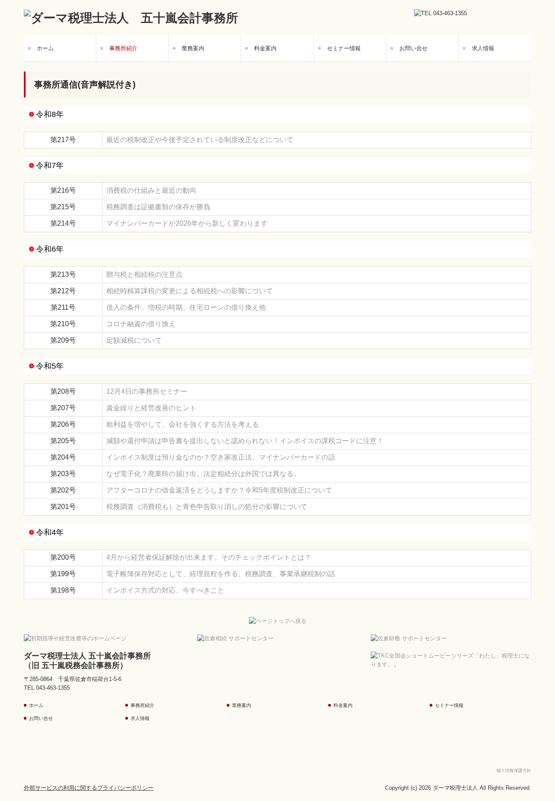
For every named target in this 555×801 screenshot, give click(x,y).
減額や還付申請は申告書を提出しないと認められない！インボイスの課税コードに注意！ (245, 440)
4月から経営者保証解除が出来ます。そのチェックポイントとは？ (208, 557)
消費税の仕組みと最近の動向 (151, 190)
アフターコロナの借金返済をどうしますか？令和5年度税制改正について (219, 490)
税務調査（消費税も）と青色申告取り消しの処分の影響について (206, 506)
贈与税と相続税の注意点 (144, 274)
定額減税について (134, 340)
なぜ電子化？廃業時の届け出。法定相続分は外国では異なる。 (203, 473)
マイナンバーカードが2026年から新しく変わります (187, 223)
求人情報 (483, 48)
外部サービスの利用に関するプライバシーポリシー (88, 788)
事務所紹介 (123, 48)
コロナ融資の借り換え (141, 324)
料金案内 (265, 48)
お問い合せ (413, 48)
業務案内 (193, 48)
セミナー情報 (344, 48)
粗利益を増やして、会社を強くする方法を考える (182, 424)
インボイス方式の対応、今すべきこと (165, 590)
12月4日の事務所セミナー (146, 391)
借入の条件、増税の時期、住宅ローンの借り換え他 (186, 307)
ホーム (45, 48)
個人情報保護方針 (513, 770)
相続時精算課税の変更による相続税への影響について (189, 291)
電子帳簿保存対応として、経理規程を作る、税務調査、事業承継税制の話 (220, 573)
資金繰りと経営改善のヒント (151, 408)
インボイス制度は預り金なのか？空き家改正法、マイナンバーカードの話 (220, 457)
